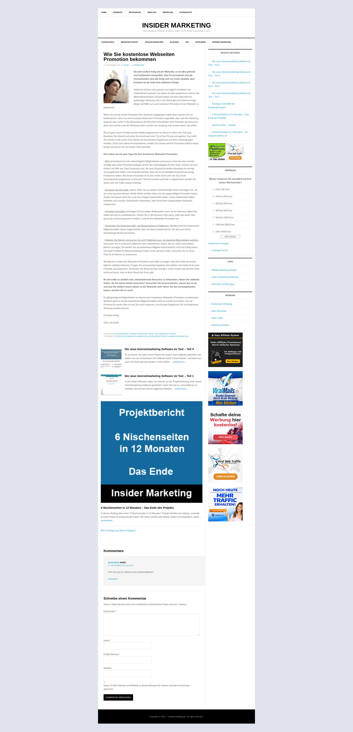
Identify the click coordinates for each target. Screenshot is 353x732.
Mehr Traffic (217, 318)
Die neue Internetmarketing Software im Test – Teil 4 (159, 349)
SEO (156, 334)
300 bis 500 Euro (224, 210)
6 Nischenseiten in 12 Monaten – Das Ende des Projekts (137, 507)
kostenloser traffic (158, 336)
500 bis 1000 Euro (224, 217)
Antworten (113, 579)
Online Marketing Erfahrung (225, 277)
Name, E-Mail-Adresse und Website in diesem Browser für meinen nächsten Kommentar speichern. (147, 687)
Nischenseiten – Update (224, 125)
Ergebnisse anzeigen (218, 243)
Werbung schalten (220, 325)
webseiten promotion (179, 336)
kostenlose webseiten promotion (131, 336)
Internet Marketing (138, 334)
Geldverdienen (121, 334)
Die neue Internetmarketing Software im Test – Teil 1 (159, 376)
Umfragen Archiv (220, 250)
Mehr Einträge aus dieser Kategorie (118, 530)
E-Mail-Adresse (112, 654)
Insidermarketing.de (176, 716)
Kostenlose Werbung (222, 304)
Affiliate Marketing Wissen (224, 270)
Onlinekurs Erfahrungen (223, 284)
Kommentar (110, 611)
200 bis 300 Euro (224, 203)
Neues (151, 334)
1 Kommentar (138, 65)
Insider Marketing (176, 25)
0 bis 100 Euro (223, 189)
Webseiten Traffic (167, 334)
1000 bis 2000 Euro (225, 224)
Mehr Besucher (219, 311)
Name (107, 640)
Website (108, 668)
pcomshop (113, 562)
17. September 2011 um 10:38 (120, 565)
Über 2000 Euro (223, 231)
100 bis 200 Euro (224, 196)
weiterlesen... (179, 362)
